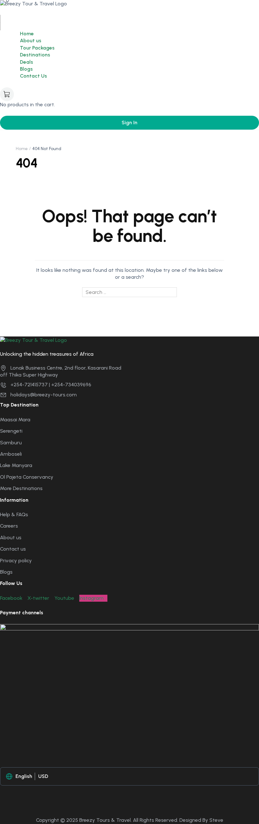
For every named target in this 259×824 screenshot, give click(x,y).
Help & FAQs (14, 514)
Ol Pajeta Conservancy (26, 477)
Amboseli (11, 454)
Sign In (129, 123)
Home (27, 34)
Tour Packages (37, 48)
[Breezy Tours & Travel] (33, 3)
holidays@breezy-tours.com (43, 395)
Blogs (26, 69)
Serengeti (11, 431)
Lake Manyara (16, 465)
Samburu (11, 443)
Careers (9, 526)
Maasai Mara (15, 420)
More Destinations (21, 488)
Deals (26, 62)
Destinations (35, 55)
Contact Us (33, 76)
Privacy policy (16, 561)
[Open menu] (0, 18)
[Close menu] (0, 26)
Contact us (13, 549)
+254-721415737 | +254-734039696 (50, 385)
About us (30, 41)
